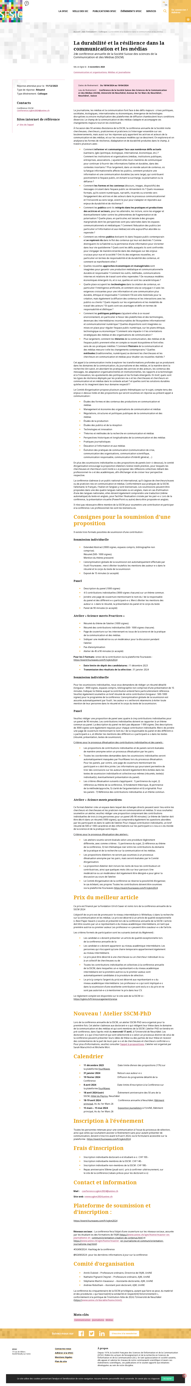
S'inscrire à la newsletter (124, 1333)
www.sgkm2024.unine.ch (99, 1196)
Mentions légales (63, 1357)
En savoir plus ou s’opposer (147, 1378)
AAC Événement (89, 31)
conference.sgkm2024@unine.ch (33, 110)
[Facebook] (81, 1333)
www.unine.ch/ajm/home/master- (100, 1240)
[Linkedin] (102, 1333)
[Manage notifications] (184, 1375)
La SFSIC (63, 11)
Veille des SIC (80, 11)
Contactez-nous (63, 1348)
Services (151, 11)
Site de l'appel (27, 124)
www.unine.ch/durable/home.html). (102, 1300)
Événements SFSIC (131, 11)
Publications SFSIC (104, 11)
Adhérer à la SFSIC (64, 1353)
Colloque (103, 31)
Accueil (77, 31)
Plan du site (61, 1361)
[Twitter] (91, 1333)
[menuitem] (63, 11)
